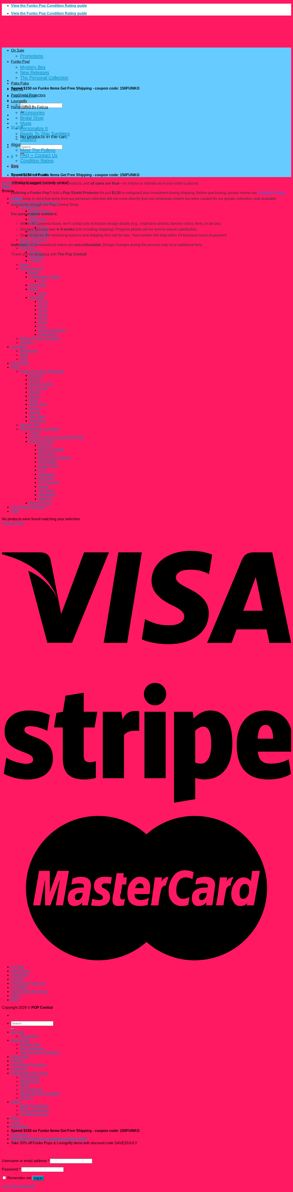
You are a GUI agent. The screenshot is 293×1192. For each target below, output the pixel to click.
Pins (23, 359)
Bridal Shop (31, 117)
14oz (42, 293)
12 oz (42, 301)
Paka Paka (20, 83)
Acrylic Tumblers (33, 240)
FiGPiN (17, 89)
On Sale (17, 50)
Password (11, 1169)
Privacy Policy (13, 523)
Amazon (45, 445)
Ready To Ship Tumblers (45, 133)
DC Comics (38, 388)
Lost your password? (18, 1186)
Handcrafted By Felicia (29, 107)
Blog (15, 166)
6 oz (41, 281)
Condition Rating (37, 160)
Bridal (34, 273)
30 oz (42, 322)
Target (43, 486)
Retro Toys (38, 404)
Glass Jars (37, 219)
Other (33, 400)
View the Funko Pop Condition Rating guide (49, 6)
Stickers (28, 138)
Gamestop (46, 474)
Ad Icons (36, 375)
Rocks (34, 408)
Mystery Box (33, 67)
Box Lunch (47, 454)
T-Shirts (35, 260)
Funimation (47, 462)
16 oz (42, 310)
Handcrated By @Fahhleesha (35, 203)
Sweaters (37, 256)
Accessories (32, 112)
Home (7, 183)
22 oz (42, 318)
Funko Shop (48, 466)
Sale (15, 511)
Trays (42, 227)
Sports (34, 412)
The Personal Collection (44, 77)
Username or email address (25, 1161)
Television (37, 421)
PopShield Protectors (28, 95)
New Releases (34, 72)
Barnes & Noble (51, 449)
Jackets (35, 252)
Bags (33, 215)
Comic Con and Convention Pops (56, 437)
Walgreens (47, 495)
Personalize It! (31, 269)
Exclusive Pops (41, 441)
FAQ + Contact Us (38, 155)
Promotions (31, 55)
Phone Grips (39, 236)
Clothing (27, 248)
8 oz (41, 326)
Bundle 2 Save (41, 384)
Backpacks (29, 351)
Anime (34, 380)
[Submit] (13, 1029)
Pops (15, 367)
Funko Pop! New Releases (42, 371)
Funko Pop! (20, 62)
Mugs (25, 123)
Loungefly (19, 101)
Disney (35, 392)
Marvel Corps (40, 503)
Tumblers (36, 297)
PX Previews (49, 482)
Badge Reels (40, 211)
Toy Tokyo (46, 491)
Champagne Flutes (44, 277)
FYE (42, 470)
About (16, 144)
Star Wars (37, 417)
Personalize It (34, 128)
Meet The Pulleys (37, 150)
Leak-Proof (47, 334)
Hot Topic (46, 478)
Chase (34, 433)
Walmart (45, 499)
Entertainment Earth (54, 458)
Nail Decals (38, 232)
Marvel (34, 396)
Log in (38, 1178)
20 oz (42, 314)
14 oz (42, 306)
